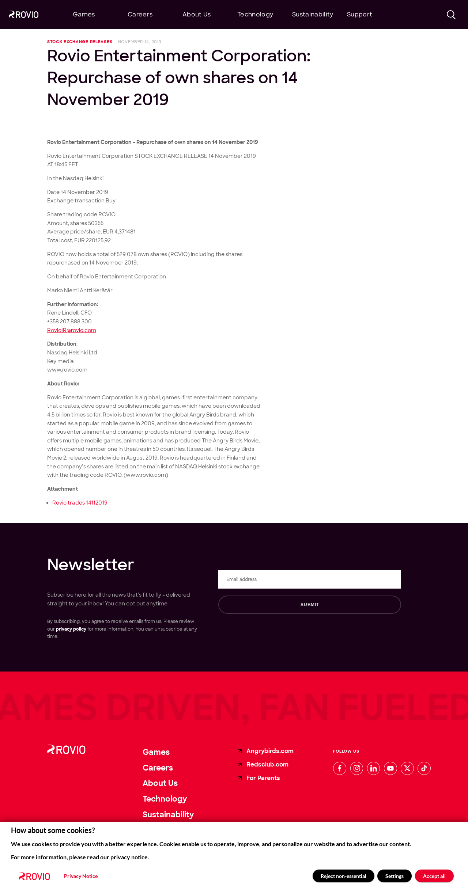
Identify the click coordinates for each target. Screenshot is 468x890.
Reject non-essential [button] (343, 876)
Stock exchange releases (79, 42)
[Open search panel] (451, 14)
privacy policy (71, 629)
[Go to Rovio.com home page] (23, 15)
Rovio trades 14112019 (79, 502)
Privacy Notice (81, 876)
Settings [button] (394, 876)
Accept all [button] (434, 876)
